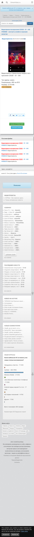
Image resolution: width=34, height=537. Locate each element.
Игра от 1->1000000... (10, 311)
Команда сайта (24, 431)
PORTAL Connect (9, 216)
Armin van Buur (8, 241)
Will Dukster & (8, 227)
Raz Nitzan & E (8, 231)
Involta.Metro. (8, 214)
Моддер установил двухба (12, 272)
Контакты (17, 462)
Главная (5, 425)
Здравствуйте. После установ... (14, 341)
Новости (11, 425)
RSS (20, 20)
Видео (23, 425)
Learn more (24, 531)
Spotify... (7, 237)
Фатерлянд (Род (9, 239)
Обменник (5, 428)
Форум (12, 428)
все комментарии (9, 347)
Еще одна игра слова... (11, 309)
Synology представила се (12, 276)
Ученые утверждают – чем (12, 278)
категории (15, 20)
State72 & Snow (9, 250)
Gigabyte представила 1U (12, 274)
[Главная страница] (2, 3)
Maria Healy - (8, 243)
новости (16, 265)
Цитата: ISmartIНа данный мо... (13, 334)
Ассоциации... (8, 303)
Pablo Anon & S (8, 229)
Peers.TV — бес (9, 210)
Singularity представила (11, 270)
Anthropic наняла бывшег (12, 282)
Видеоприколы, (9, 220)
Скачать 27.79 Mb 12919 (16, 124)
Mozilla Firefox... (9, 313)
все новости (7, 291)
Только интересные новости (14, 200)
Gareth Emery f (8, 225)
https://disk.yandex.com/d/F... (13, 338)
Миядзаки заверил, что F (11, 286)
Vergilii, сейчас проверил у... (13, 332)
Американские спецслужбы (12, 267)
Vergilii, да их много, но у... (12, 328)
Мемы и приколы (9, 222)
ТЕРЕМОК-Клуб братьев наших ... (14, 301)
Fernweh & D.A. (8, 248)
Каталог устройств (8, 431)
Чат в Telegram (6, 87)
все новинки (7, 257)
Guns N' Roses (8, 218)
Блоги (16, 431)
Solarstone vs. (8, 245)
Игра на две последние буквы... (14, 307)
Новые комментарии (12, 325)
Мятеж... (7, 233)
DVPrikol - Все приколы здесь (14, 198)
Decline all (15, 534)
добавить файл (10, 254)
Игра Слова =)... (9, 305)
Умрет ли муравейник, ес (12, 280)
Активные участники (8, 433)
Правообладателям (17, 460)
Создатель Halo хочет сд (11, 284)
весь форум (7, 318)
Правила (5, 436)
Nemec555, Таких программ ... (13, 330)
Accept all (6, 534)
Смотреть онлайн (17, 127)
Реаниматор (19, 428)
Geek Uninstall (8, 235)
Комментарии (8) (9, 411)
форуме (14, 298)
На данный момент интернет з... (14, 336)
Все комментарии (21, 433)
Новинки (7, 207)
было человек (22, 173)
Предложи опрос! (20, 411)
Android (18, 425)
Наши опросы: (9, 355)
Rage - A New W (9, 212)
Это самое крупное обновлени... (14, 343)
